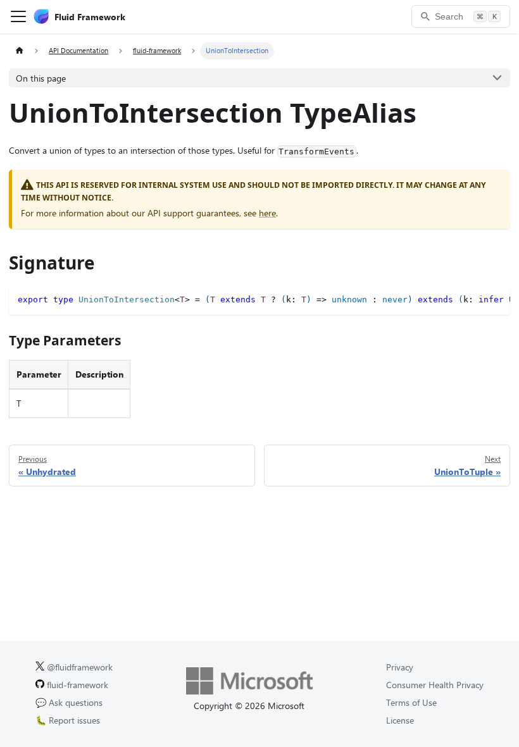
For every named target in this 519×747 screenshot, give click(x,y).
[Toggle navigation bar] (18, 16)
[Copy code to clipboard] (496, 298)
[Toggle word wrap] (475, 298)
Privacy (399, 667)
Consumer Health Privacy (435, 685)
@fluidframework (78, 667)
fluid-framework (76, 685)
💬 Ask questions (69, 702)
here (267, 213)
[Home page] (19, 50)
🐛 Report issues (67, 720)
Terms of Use (411, 702)
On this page (41, 78)
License (400, 720)
